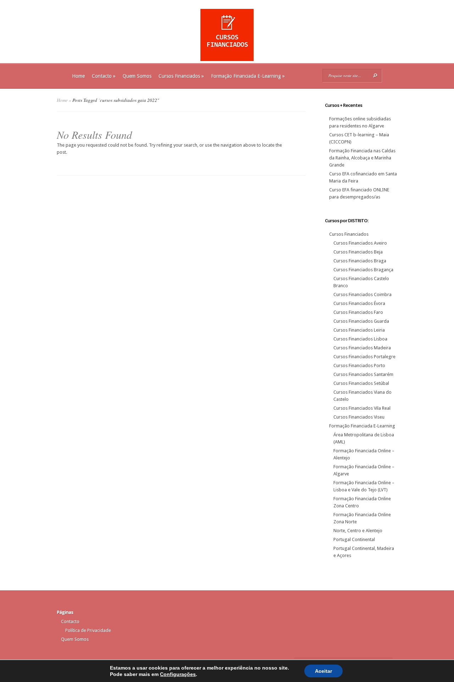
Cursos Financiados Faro (358, 312)
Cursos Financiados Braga (359, 260)
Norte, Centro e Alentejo (357, 530)
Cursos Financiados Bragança (363, 269)
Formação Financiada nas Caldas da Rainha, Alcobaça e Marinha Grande (362, 158)
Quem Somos (137, 76)
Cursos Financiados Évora (359, 303)
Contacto (104, 76)
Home (78, 76)
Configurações (178, 674)
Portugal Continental (354, 539)
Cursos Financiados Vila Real (362, 408)
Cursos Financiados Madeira (362, 347)
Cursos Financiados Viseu (358, 417)
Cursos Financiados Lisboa (360, 339)
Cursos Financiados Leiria (359, 330)
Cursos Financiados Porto (359, 365)
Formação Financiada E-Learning (248, 76)
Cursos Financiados (181, 76)
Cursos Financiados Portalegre (364, 356)
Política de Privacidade (88, 630)
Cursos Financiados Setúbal (361, 383)
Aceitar (323, 671)
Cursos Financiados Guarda (361, 321)
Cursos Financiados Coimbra (362, 294)
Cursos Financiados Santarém (363, 374)
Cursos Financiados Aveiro (360, 243)
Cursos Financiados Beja (358, 252)
